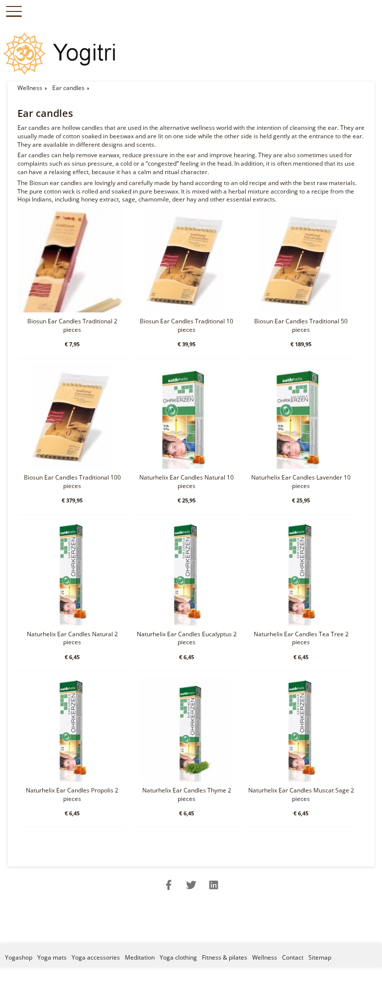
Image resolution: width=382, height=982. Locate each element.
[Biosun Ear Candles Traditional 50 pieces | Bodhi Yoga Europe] (300, 310)
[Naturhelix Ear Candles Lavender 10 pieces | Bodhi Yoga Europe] (300, 466)
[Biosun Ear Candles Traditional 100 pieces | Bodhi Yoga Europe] (71, 466)
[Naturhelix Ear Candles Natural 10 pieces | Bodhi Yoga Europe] (185, 466)
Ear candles (68, 88)
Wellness (29, 88)
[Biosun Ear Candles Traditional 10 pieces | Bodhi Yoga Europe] (185, 310)
